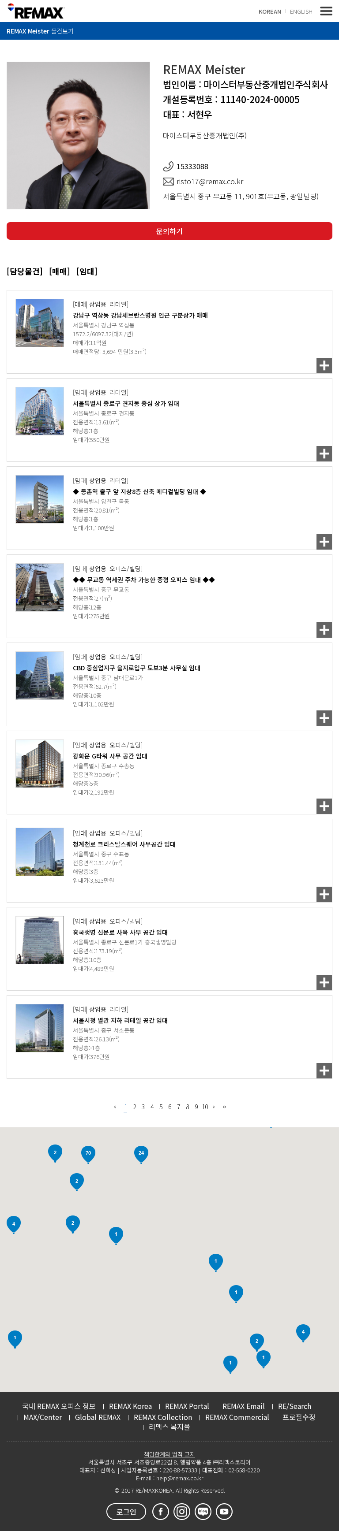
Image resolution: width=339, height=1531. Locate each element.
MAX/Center (42, 1417)
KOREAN (270, 11)
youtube (224, 1511)
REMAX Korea (130, 1406)
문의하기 (169, 231)
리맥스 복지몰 (169, 1427)
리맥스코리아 (36, 11)
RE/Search (294, 1406)
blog (203, 1511)
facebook (160, 1511)
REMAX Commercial (237, 1417)
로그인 (126, 1511)
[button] (263, 1359)
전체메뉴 (326, 11)
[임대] (87, 271)
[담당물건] (25, 271)
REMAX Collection (163, 1417)
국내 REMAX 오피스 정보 (59, 1406)
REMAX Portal (187, 1406)
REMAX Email (243, 1406)
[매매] (59, 271)
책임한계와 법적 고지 (169, 1454)
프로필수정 (299, 1417)
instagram (181, 1511)
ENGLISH (301, 11)
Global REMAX (98, 1417)
